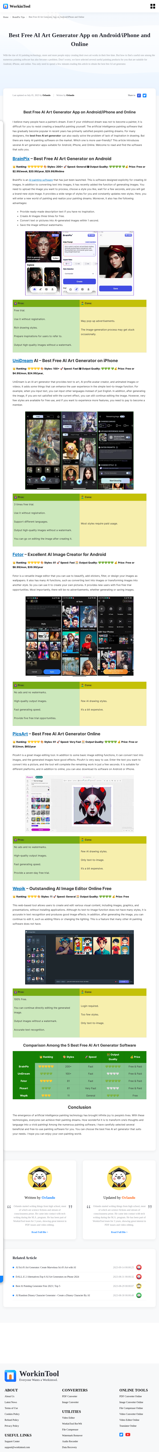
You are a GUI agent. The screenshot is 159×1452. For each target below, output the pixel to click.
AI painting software (41, 179)
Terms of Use (11, 1408)
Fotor (18, 554)
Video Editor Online (129, 1420)
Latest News (11, 1402)
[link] (5, 17)
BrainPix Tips (18, 17)
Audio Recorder (70, 1441)
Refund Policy (12, 1420)
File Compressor (70, 1429)
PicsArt (20, 733)
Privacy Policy (12, 1426)
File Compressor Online (131, 1408)
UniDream (23, 360)
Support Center (12, 1441)
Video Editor (68, 1418)
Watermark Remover (72, 1435)
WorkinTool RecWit (72, 1423)
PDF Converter (69, 1396)
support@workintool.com (17, 1447)
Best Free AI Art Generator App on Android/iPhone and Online (56, 17)
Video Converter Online (131, 1414)
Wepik (19, 888)
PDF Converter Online (130, 1396)
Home (5, 17)
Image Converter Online (131, 1402)
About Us (9, 1396)
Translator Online (127, 1426)
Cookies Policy (12, 1414)
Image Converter (70, 1402)
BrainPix (21, 158)
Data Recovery (69, 1447)
